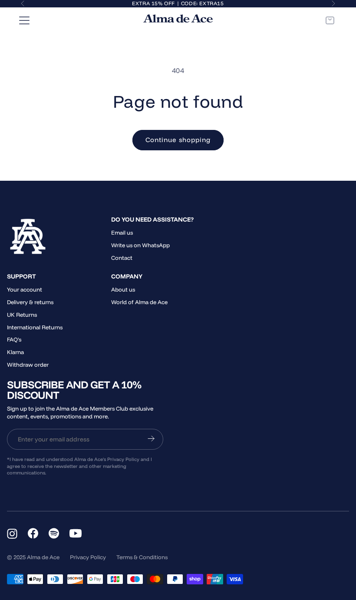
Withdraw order (28, 364)
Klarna (15, 351)
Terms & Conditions (142, 557)
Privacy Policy (88, 557)
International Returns (35, 327)
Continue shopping (178, 140)
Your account (24, 289)
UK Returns (22, 314)
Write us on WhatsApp (140, 245)
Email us (122, 232)
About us (123, 289)
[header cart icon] (330, 20)
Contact (121, 257)
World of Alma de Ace (139, 301)
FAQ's (14, 339)
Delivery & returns (30, 301)
